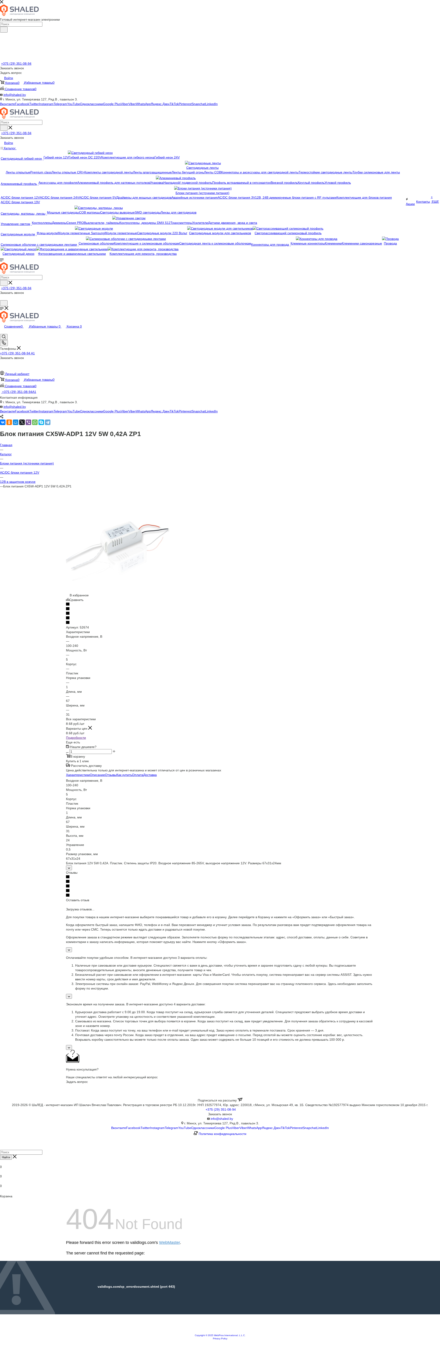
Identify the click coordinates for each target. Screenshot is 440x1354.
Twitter (34, 104)
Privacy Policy (220, 1338)
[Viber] (28, 422)
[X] (22, 422)
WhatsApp (143, 104)
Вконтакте (7, 104)
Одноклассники (91, 104)
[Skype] (41, 422)
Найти (6, 1157)
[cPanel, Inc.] (220, 1331)
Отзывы (110, 775)
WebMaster (169, 1242)
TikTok (174, 104)
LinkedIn (211, 104)
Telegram (60, 104)
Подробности (76, 738)
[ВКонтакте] (3, 422)
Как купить (124, 775)
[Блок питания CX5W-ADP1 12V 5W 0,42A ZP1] (117, 590)
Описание (97, 775)
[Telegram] (47, 422)
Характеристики (78, 775)
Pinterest (185, 104)
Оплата (137, 775)
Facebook (22, 104)
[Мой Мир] (15, 422)
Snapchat (198, 104)
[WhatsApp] (35, 422)
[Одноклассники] (9, 422)
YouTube (73, 104)
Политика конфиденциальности (222, 1134)
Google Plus (112, 104)
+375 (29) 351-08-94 (16, 63)
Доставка (150, 775)
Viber (124, 104)
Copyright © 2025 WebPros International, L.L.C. (220, 1335)
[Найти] (4, 30)
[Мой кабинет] (2, 298)
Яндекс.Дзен (160, 104)
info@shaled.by (14, 95)
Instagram (46, 104)
